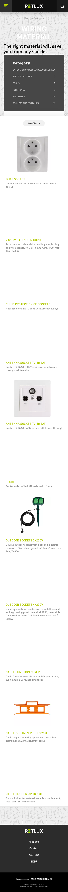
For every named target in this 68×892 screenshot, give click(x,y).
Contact (34, 848)
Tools (34, 83)
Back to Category (34, 18)
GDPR (34, 861)
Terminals (34, 89)
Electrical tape (34, 76)
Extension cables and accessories (34, 69)
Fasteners (34, 96)
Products (34, 841)
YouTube (34, 855)
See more (34, 186)
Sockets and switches (34, 103)
